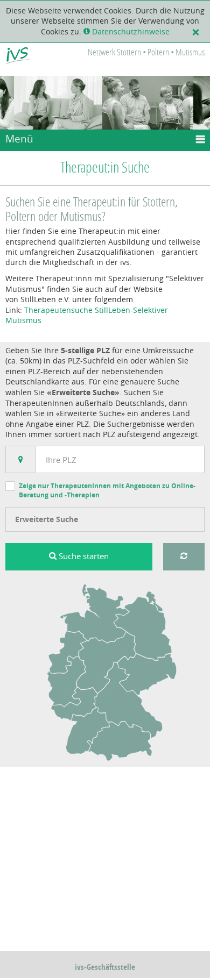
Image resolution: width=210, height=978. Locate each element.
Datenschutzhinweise (130, 32)
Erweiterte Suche (46, 519)
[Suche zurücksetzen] (184, 556)
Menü (19, 139)
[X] (198, 32)
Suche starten (83, 556)
